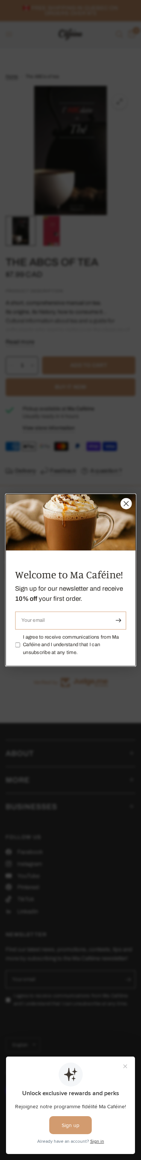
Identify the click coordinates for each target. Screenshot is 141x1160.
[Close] (126, 503)
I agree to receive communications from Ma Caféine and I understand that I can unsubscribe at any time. (71, 644)
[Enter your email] (118, 620)
